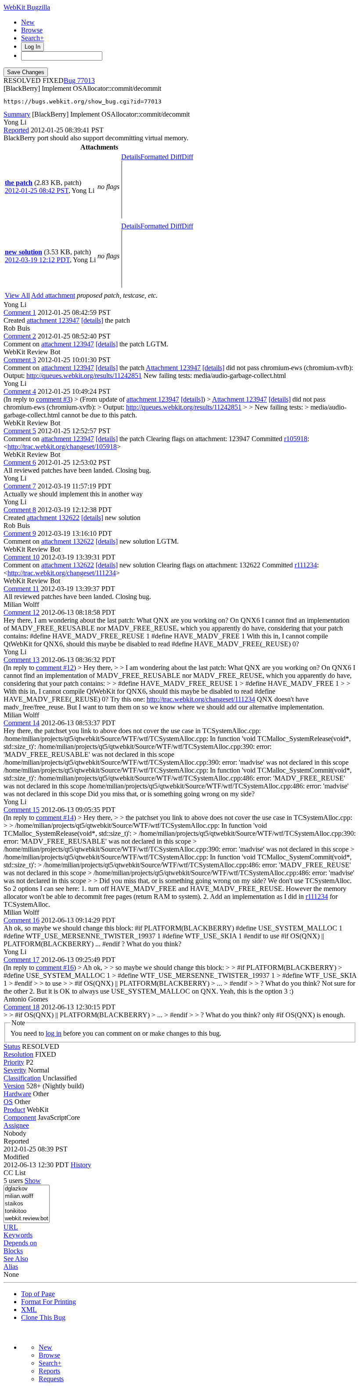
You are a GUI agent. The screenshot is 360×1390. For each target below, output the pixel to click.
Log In (32, 46)
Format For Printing (48, 1301)
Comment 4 (20, 391)
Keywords (18, 1235)
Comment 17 (22, 959)
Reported (16, 130)
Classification (22, 1078)
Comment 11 (21, 588)
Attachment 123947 (173, 367)
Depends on (20, 1243)
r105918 (295, 438)
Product (14, 1109)
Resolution (18, 1054)
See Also (16, 1258)
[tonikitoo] (26, 1211)
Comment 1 (20, 312)
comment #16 (55, 967)
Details (130, 156)
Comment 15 (22, 809)
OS (8, 1101)
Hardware (17, 1094)
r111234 (306, 565)
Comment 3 (20, 360)
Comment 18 (22, 1007)
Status (12, 1046)
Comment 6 (20, 462)
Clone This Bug (43, 1317)
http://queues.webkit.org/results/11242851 (84, 375)
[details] (92, 320)
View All (17, 295)
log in (53, 1033)
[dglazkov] (26, 1189)
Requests (51, 1379)
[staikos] (26, 1204)
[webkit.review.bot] (26, 1218)
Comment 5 (20, 431)
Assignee (16, 1125)
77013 (86, 80)
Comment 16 (22, 920)
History (81, 1165)
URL (11, 1227)
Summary (17, 114)
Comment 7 (20, 486)
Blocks (13, 1251)
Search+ (32, 38)
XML (29, 1309)
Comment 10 (22, 557)
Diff (187, 156)
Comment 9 (20, 533)
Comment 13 (22, 659)
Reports (49, 1371)
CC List (14, 1172)
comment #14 (55, 817)
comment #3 (53, 399)
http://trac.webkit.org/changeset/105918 (62, 446)
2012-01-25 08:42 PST (36, 190)
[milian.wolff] (26, 1196)
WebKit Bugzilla (27, 7)
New (28, 22)
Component (20, 1117)
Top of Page (38, 1293)
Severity (15, 1070)
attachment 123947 (53, 320)
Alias (11, 1266)
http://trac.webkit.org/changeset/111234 (61, 573)
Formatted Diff (161, 156)
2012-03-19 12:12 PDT (37, 260)
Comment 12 (22, 612)
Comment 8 (20, 509)
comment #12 (55, 667)
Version (14, 1086)
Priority (14, 1062)
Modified (16, 1157)
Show (33, 1180)
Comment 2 (20, 336)
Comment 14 (22, 723)
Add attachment (53, 295)
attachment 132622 (53, 517)
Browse (32, 30)
